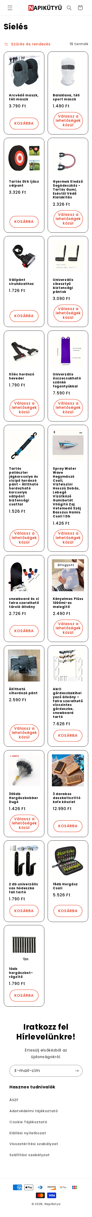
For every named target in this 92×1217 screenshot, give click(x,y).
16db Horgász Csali (65, 886)
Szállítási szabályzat (29, 1155)
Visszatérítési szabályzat (33, 1144)
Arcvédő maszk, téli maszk (23, 97)
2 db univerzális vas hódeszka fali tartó (23, 888)
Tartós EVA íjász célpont (24, 184)
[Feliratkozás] (76, 1070)
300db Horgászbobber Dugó (23, 798)
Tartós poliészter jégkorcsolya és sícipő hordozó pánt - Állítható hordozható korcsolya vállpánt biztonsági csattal (23, 487)
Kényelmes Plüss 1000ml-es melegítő (68, 603)
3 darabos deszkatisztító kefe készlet (66, 798)
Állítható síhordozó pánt (23, 691)
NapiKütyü (53, 1204)
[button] (9, 7)
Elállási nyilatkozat (27, 1133)
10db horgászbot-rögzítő (21, 973)
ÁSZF (13, 1100)
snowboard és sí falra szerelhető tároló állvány (24, 603)
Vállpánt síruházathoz (21, 282)
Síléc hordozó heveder (21, 376)
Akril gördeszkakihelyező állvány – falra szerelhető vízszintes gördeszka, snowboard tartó (68, 703)
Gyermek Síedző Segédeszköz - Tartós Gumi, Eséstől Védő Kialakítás (68, 190)
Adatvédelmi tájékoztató (33, 1111)
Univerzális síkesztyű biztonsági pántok (63, 286)
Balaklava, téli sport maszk (66, 97)
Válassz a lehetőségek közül (68, 121)
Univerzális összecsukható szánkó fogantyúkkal (67, 380)
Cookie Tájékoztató (28, 1122)
